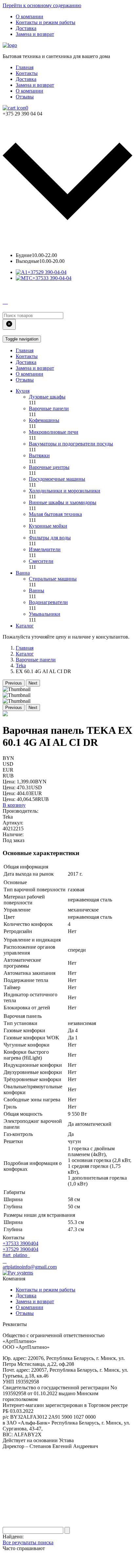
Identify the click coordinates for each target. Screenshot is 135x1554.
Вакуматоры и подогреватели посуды (71, 443)
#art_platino (16, 1255)
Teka (21, 665)
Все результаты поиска (28, 1542)
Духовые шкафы (47, 397)
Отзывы (25, 96)
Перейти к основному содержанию (42, 5)
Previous (13, 683)
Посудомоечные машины (57, 479)
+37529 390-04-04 (47, 272)
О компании (29, 16)
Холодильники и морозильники (64, 490)
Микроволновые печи (53, 432)
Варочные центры (49, 467)
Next (33, 683)
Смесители (41, 561)
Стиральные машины (53, 578)
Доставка (26, 28)
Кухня (22, 391)
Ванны (36, 590)
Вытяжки (39, 455)
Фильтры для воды (50, 537)
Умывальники (44, 614)
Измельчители (45, 549)
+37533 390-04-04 (51, 278)
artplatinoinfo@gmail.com (30, 1267)
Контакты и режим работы (45, 22)
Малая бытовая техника (55, 514)
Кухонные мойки (48, 526)
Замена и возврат (35, 34)
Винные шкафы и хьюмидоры (62, 502)
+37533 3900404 (20, 1243)
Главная (24, 67)
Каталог (25, 625)
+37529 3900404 (20, 1249)
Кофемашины (44, 420)
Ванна (23, 573)
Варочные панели (49, 408)
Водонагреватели (48, 602)
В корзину (14, 805)
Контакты (27, 73)
